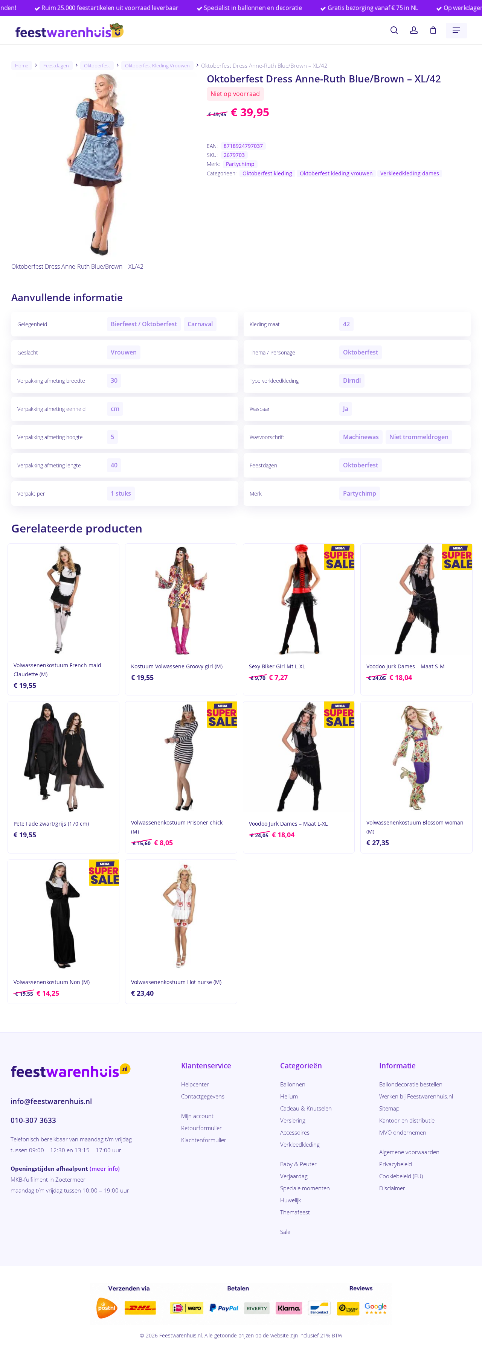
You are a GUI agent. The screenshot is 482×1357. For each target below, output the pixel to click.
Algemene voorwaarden (409, 1152)
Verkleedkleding (300, 1144)
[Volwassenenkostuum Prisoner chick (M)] (180, 756)
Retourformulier (201, 1128)
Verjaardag (294, 1176)
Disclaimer (392, 1188)
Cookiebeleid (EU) (401, 1176)
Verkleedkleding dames (409, 173)
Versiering (292, 1120)
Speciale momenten (305, 1188)
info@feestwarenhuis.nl (51, 1101)
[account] (413, 30)
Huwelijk (290, 1200)
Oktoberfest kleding (267, 173)
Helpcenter (195, 1084)
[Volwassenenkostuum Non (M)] (63, 915)
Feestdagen (56, 65)
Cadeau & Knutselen (306, 1108)
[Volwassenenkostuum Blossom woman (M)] (416, 756)
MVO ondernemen (402, 1132)
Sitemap (389, 1108)
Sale (285, 1231)
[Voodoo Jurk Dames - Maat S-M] (416, 599)
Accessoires (295, 1132)
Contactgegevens (202, 1096)
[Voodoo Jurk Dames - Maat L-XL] (298, 756)
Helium (289, 1096)
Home (21, 65)
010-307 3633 (33, 1120)
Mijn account (197, 1116)
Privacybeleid (395, 1164)
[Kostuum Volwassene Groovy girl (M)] (180, 599)
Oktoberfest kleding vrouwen (157, 65)
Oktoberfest (97, 65)
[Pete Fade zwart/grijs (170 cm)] (63, 756)
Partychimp (240, 163)
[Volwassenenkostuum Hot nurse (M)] (180, 915)
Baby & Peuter (298, 1164)
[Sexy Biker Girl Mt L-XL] (298, 599)
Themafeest (295, 1212)
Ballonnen (292, 1084)
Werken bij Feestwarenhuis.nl (416, 1096)
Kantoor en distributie (407, 1120)
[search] (394, 30)
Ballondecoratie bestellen (410, 1084)
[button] (456, 30)
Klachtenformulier (203, 1140)
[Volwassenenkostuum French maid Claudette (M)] (63, 599)
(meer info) (105, 1168)
